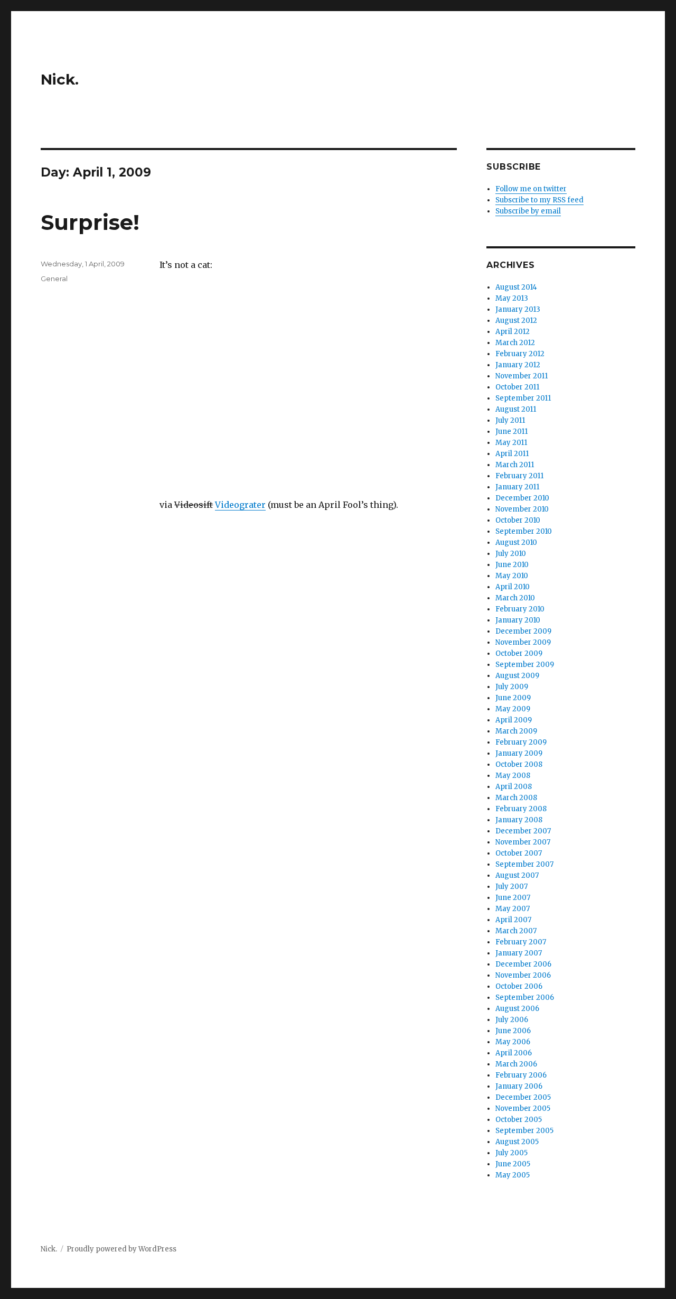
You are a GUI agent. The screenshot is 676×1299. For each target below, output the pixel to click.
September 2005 (524, 1130)
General (54, 278)
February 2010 (519, 609)
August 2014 (516, 287)
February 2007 (520, 942)
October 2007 (518, 853)
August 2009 (517, 675)
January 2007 (518, 953)
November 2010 (522, 509)
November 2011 (521, 376)
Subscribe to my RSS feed (539, 200)
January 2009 (518, 753)
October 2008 (518, 764)
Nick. (60, 79)
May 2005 (512, 1175)
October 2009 (518, 653)
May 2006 (512, 1041)
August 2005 (517, 1141)
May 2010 (511, 575)
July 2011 (510, 420)
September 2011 (523, 398)
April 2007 (513, 919)
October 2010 (517, 520)
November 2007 (522, 842)
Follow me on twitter (531, 188)
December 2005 (523, 1097)
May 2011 (511, 442)
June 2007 (512, 897)
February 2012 (519, 353)
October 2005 (518, 1119)
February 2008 (521, 808)
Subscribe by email (528, 211)
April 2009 (513, 720)
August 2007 (517, 875)
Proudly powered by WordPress (121, 1249)
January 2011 (517, 487)
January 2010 (517, 620)
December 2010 (522, 498)
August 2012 (516, 320)
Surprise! (90, 222)
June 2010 (512, 564)
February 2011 (519, 475)
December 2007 (523, 831)
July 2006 (511, 1019)
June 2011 (511, 431)
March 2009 (516, 731)
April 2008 (513, 786)
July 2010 (510, 553)
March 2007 (516, 930)
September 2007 (524, 864)
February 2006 (521, 1075)
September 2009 (524, 664)
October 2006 (518, 986)
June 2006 (513, 1030)
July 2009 (511, 686)
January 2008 (518, 819)
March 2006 (516, 1064)
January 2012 (517, 364)
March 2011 (514, 464)
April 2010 (512, 586)
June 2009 (513, 697)
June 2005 (512, 1163)
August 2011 (515, 409)
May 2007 (512, 908)
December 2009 (523, 631)
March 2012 (515, 342)
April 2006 (513, 1053)
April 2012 (512, 331)
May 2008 (512, 775)
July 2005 (511, 1152)
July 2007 (511, 886)
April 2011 (512, 453)
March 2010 (515, 597)
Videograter (240, 504)
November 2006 (523, 975)
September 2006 (524, 997)
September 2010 (523, 531)
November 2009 (523, 642)
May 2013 (511, 298)
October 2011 (517, 387)
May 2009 (512, 708)
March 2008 (516, 797)
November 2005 (522, 1108)
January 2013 (517, 309)
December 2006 (523, 964)
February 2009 (521, 742)
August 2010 (516, 542)
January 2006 (518, 1086)
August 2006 (517, 1008)
